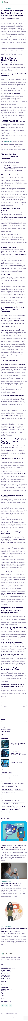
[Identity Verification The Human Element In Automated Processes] (14, 911)
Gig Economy (4, 987)
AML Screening (5, 973)
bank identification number (7, 786)
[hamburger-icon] (25, 2)
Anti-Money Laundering (6, 729)
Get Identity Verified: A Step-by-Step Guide (11, 883)
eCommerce (4, 994)
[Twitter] (6, 1005)
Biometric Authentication (7, 789)
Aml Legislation (20, 778)
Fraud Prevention (5, 803)
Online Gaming (5, 809)
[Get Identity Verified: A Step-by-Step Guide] (14, 870)
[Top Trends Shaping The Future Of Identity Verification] (14, 831)
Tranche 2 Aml (5, 812)
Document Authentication (8, 969)
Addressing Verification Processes (9, 775)
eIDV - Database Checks (7, 972)
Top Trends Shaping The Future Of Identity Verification (14, 845)
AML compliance (5, 778)
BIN (16, 786)
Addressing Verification (7, 772)
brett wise (9, 18)
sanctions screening (14, 809)
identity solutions (5, 189)
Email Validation (5, 977)
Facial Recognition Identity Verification (10, 800)
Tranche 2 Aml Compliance (15, 812)
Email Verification (6, 797)
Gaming (3, 986)
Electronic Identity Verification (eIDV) (10, 795)
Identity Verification (6, 8)
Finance (3, 992)
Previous (5, 706)
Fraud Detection (4, 731)
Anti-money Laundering (19, 783)
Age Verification (22, 775)
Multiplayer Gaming (21, 806)
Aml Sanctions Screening (7, 783)
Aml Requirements (15, 780)
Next (24, 706)
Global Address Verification (17, 803)
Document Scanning (19, 789)
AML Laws (13, 778)
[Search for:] (14, 722)
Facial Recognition (16, 797)
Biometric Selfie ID (6, 970)
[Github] (10, 1005)
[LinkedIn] (3, 1005)
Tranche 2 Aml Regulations (7, 817)
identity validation (7, 141)
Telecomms (4, 995)
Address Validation (6, 975)
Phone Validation (5, 978)
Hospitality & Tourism (6, 989)
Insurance (4, 991)
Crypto (3, 984)
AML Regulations (5, 780)
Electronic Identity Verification (8, 792)
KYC (2, 734)
